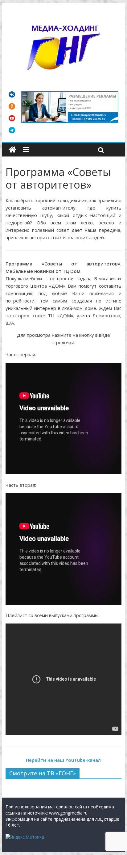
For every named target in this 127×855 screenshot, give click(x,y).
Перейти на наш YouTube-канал (63, 760)
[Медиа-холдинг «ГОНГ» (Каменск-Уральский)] (12, 149)
